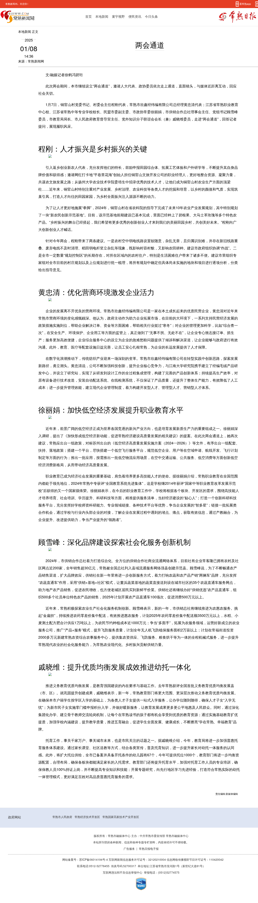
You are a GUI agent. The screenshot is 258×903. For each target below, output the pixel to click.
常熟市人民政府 (62, 817)
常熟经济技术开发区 (87, 817)
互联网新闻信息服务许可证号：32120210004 (138, 859)
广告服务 (129, 848)
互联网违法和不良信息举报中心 (122, 872)
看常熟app (245, 4)
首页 (88, 16)
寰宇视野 (118, 16)
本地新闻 (101, 16)
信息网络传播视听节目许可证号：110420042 (195, 859)
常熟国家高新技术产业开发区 (120, 817)
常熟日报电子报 (149, 848)
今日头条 (151, 16)
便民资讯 (134, 16)
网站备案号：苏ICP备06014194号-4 (85, 859)
